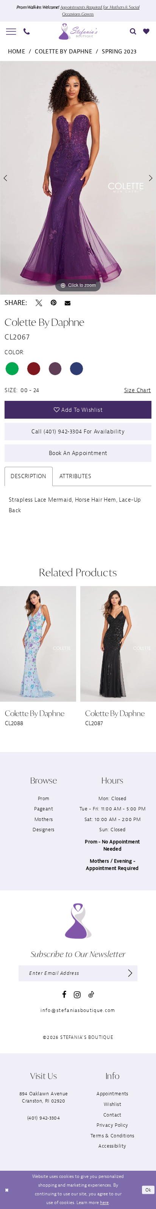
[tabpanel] (78, 177)
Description (29, 476)
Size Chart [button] (137, 390)
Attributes (75, 476)
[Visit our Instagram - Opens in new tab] (77, 995)
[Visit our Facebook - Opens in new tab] (64, 995)
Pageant (43, 808)
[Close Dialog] (7, 1190)
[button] (11, 32)
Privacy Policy (112, 1125)
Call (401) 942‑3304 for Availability (78, 431)
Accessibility (112, 1146)
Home (16, 51)
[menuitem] (11, 32)
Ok (148, 1190)
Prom (44, 798)
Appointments (112, 1093)
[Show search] (133, 31)
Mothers (43, 819)
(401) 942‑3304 (43, 1118)
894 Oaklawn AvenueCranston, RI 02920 (43, 1097)
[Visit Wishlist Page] (146, 31)
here (104, 1203)
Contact (112, 1115)
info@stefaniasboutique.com (78, 1010)
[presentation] (63, 643)
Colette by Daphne (63, 51)
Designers (43, 829)
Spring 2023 (119, 51)
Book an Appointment (78, 453)
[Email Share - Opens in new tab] (67, 303)
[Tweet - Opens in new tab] (39, 303)
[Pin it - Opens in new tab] (53, 303)
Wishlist (112, 1104)
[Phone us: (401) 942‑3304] (27, 31)
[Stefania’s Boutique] (77, 31)
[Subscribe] (130, 973)
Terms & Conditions (112, 1135)
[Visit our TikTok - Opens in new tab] (91, 994)
